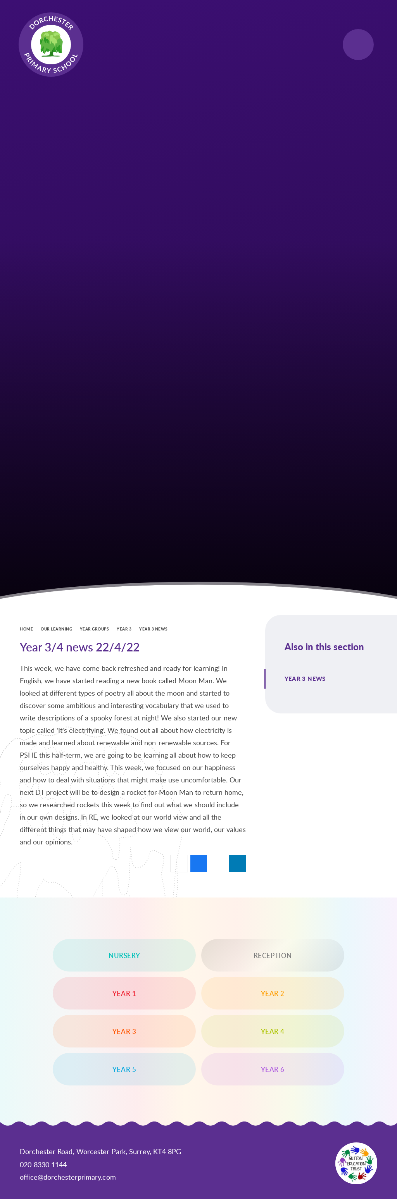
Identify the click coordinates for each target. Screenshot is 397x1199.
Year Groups (94, 629)
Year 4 (273, 1031)
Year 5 (124, 1069)
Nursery (124, 955)
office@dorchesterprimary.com (68, 1177)
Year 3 (124, 629)
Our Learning (56, 629)
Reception (273, 955)
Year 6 (273, 1069)
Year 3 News (153, 629)
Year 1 (124, 993)
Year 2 (273, 993)
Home (26, 629)
